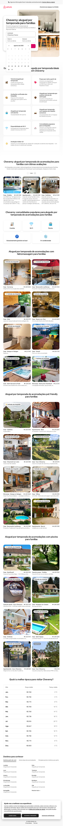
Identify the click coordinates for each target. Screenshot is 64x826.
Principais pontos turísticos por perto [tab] (48, 760)
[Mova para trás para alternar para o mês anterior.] (9, 45)
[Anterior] (27, 173)
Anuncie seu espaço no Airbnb (49, 7)
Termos (35, 823)
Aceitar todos (12, 815)
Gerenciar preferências (48, 815)
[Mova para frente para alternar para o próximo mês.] (28, 45)
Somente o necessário (30, 815)
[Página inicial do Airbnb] (7, 7)
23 (9, 66)
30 (9, 69)
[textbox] (13, 41)
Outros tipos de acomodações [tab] (27, 760)
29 (28, 66)
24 (12, 66)
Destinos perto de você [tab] (9, 760)
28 (25, 66)
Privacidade (28, 823)
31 (12, 69)
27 (21, 66)
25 (15, 66)
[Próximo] (35, 173)
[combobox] (20, 35)
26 (18, 66)
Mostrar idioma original (48, 2)
